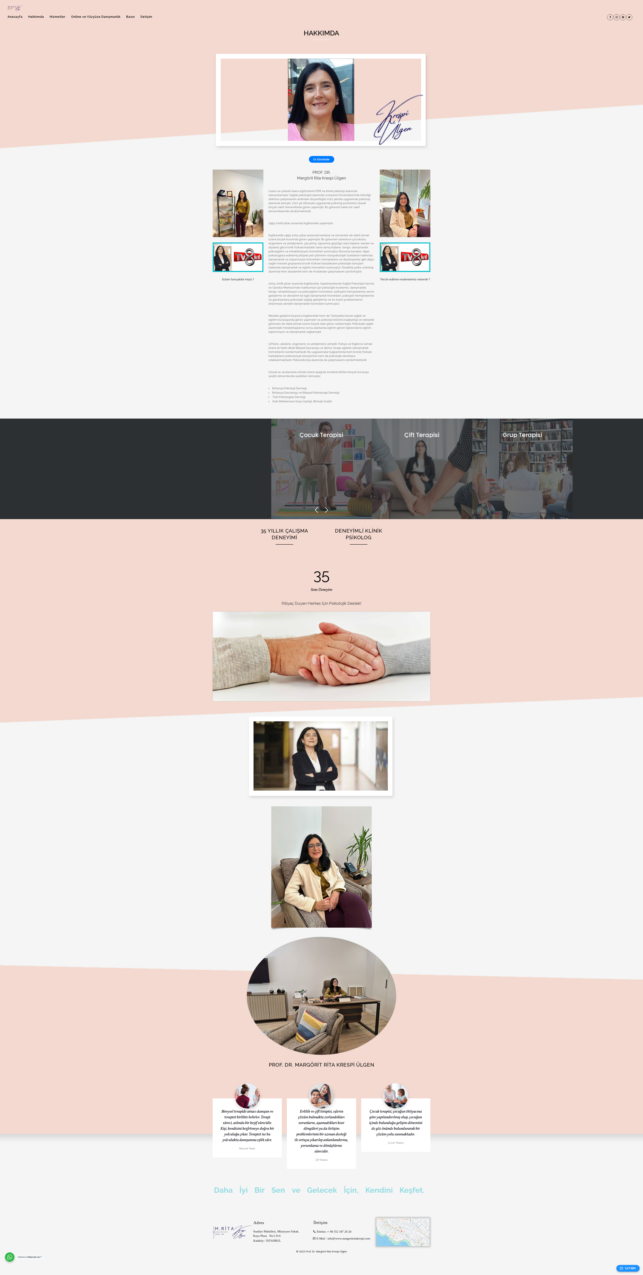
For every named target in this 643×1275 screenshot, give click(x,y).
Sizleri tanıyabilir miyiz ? (238, 279)
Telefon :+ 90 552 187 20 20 (333, 1231)
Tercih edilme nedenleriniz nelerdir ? (405, 279)
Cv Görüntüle (321, 159)
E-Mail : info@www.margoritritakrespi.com (341, 1238)
